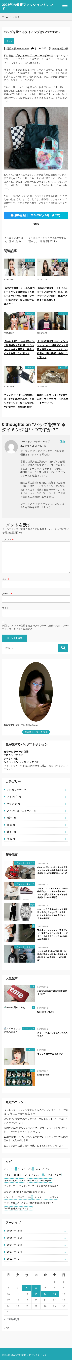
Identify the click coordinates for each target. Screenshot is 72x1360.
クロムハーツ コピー (14, 755)
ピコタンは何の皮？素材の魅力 (14, 239)
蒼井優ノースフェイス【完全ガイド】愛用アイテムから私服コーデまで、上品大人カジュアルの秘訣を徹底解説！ (52, 934)
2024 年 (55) (14, 1244)
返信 (62, 441)
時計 (12, 817)
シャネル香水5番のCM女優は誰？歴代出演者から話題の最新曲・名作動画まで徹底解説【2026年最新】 (52, 956)
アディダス (9, 1203)
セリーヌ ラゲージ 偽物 (16, 751)
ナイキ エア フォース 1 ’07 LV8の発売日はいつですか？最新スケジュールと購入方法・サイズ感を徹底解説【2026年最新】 (52, 893)
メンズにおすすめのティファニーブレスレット (28, 1119)
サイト (5, 607)
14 (45, 1294)
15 (54, 1294)
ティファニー (10, 1186)
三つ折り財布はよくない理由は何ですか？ (25, 1191)
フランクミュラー (33, 1175)
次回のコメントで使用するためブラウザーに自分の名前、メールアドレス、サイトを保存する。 (36, 627)
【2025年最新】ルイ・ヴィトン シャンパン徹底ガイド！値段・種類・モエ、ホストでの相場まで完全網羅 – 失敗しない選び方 (52, 349)
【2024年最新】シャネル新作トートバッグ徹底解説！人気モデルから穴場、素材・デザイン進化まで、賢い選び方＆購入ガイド (19, 295)
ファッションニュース (22, 810)
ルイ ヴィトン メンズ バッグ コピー (23, 762)
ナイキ (37, 1169)
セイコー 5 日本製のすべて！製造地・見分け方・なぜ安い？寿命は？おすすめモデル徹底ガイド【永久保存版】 (52, 914)
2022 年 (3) (13, 1258)
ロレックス (9, 1169)
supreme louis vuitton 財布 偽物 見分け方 (52, 992)
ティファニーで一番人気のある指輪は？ (38, 1186)
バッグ (8, 41)
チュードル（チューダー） (40, 1180)
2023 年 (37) (14, 1251)
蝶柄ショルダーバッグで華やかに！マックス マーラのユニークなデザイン (52, 399)
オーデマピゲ (10, 1180)
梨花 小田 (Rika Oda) (18, 48)
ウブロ (45, 1169)
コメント (8, 539)
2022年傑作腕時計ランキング (18, 1208)
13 (36, 1294)
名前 (6, 579)
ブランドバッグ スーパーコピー (32, 55)
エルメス (37, 1197)
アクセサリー (17, 789)
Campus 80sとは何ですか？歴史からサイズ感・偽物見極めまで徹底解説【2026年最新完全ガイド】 (52, 870)
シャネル (48, 1175)
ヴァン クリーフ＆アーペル (17, 1197)
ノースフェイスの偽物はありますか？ (35, 1203)
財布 (11, 831)
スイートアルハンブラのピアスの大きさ (52, 1034)
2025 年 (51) (14, 1237)
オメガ (22, 1180)
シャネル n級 (11, 758)
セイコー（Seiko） (13, 1175)
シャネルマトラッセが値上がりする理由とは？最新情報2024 (47, 239)
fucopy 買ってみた (45, 1012)
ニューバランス (51, 1197)
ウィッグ (14, 796)
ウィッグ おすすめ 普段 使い (50, 1054)
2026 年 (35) (14, 1230)
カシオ (57, 1175)
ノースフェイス (24, 1169)
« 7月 (6, 1328)
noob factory (43, 1075)
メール (7, 593)
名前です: (9, 725)
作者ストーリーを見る (36, 732)
